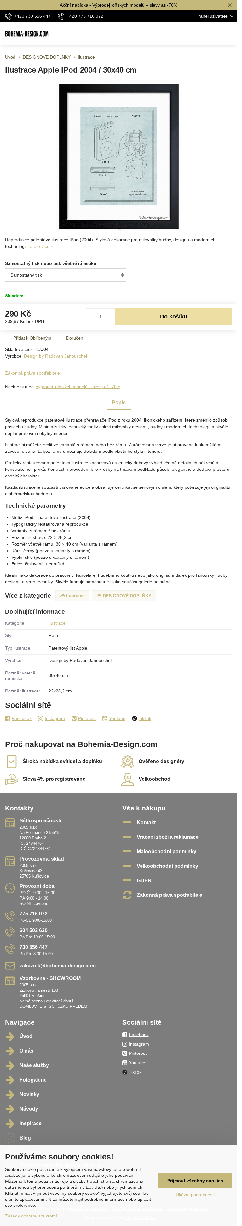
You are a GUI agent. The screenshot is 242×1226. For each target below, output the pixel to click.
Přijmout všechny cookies (195, 1180)
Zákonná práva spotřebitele (32, 373)
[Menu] (229, 33)
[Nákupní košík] (214, 33)
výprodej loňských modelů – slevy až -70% (78, 386)
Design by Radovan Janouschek (56, 356)
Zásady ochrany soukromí (31, 1215)
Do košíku (173, 316)
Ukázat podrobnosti (195, 1194)
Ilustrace (57, 623)
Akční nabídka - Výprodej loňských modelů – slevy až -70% (118, 5)
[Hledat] (199, 33)
